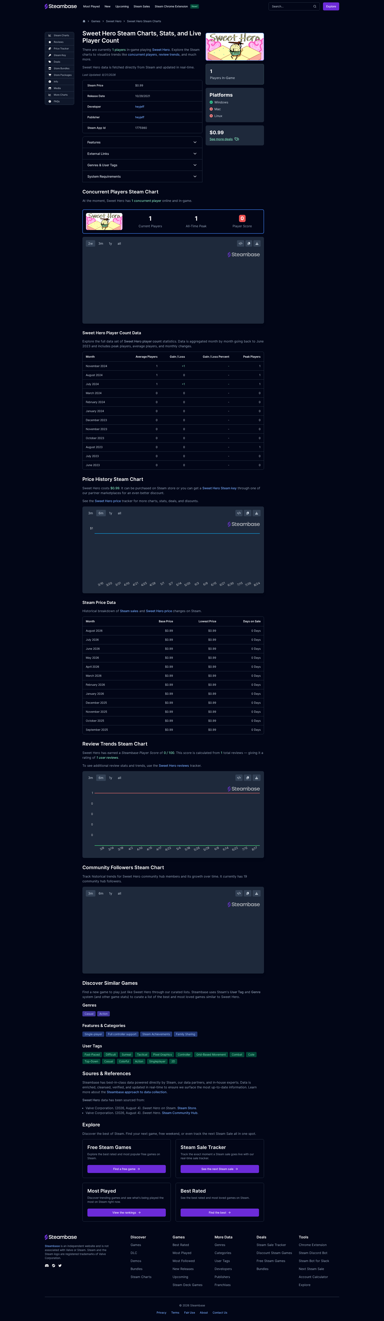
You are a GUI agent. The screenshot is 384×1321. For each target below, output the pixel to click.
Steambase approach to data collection (137, 1092)
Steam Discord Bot (313, 1253)
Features (94, 142)
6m (101, 513)
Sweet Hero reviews (174, 766)
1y (110, 243)
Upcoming (122, 6)
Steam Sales (142, 6)
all (119, 243)
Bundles (136, 1269)
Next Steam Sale (311, 1269)
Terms (175, 1312)
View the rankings (124, 1212)
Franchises (223, 1285)
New (108, 6)
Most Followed (184, 1261)
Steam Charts (141, 1277)
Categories (223, 1253)
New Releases (183, 1269)
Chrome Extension (313, 1245)
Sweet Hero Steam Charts (144, 21)
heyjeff (139, 106)
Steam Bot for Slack (314, 1261)
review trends (169, 54)
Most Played (91, 6)
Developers (223, 1269)
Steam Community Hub (179, 1113)
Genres (220, 1245)
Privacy (161, 1312)
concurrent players (142, 54)
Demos (136, 1261)
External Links (98, 154)
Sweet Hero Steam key (219, 488)
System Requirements (104, 176)
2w (90, 243)
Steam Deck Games (187, 1285)
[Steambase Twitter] (60, 1265)
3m (100, 243)
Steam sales (129, 611)
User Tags (222, 1261)
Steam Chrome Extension (171, 6)
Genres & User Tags (102, 165)
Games (95, 21)
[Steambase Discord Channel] (47, 1265)
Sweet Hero (113, 21)
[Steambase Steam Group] (53, 1265)
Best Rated (181, 1245)
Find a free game (124, 1169)
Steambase (52, 1246)
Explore (331, 6)
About (204, 1312)
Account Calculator (313, 1277)
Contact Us (220, 1312)
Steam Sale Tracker (271, 1245)
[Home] (84, 21)
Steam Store (186, 1108)
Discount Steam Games (274, 1253)
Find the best (217, 1212)
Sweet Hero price (108, 501)
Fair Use (189, 1312)
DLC (134, 1253)
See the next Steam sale (217, 1169)
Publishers (222, 1277)
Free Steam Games (271, 1261)
